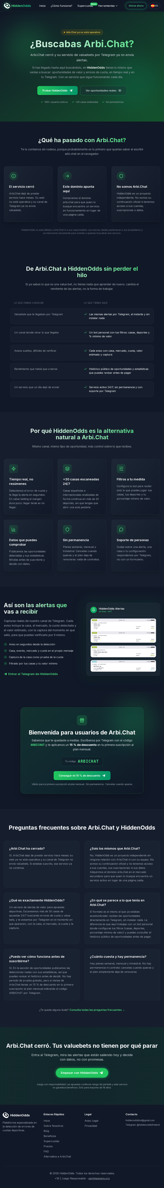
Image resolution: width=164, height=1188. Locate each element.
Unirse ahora (136, 5)
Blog (46, 1131)
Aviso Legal (91, 1120)
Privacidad (91, 1125)
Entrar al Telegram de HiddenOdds (33, 674)
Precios (48, 1146)
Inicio (42, 5)
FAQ (46, 1151)
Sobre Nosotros (53, 1125)
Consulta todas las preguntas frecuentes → (97, 1009)
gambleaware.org (99, 1178)
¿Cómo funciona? (61, 5)
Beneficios (50, 1136)
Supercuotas (85, 5)
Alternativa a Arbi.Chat (57, 1156)
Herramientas (106, 5)
